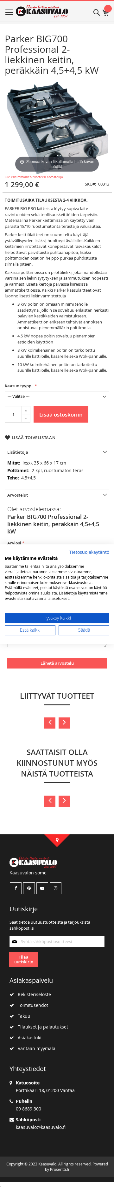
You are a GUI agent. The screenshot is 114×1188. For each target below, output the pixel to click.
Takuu (22, 1016)
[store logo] (42, 11)
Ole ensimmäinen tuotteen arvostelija (34, 177)
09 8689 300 (28, 1109)
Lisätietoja (17, 452)
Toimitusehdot (31, 1005)
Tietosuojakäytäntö (89, 552)
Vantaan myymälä (34, 1048)
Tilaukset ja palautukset (41, 1027)
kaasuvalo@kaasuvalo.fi (41, 1127)
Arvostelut (17, 495)
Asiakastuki (27, 1038)
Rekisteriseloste (32, 994)
